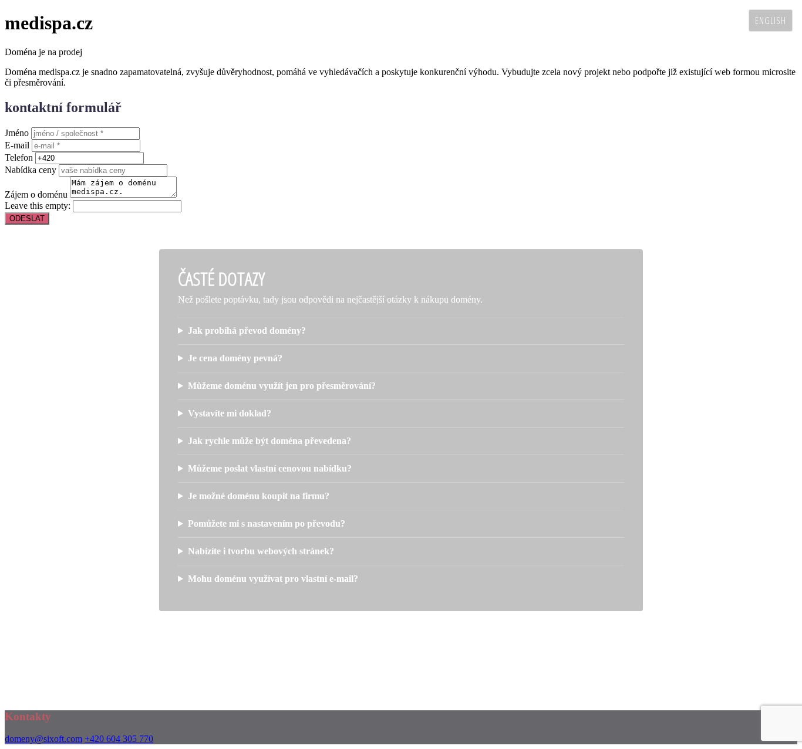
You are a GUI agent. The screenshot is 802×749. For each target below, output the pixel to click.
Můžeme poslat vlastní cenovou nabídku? (270, 468)
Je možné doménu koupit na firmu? (258, 496)
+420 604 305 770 (119, 739)
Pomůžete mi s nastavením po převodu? (266, 523)
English (770, 20)
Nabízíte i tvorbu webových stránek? (261, 551)
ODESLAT (27, 218)
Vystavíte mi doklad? (229, 413)
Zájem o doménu (36, 194)
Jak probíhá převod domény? (247, 330)
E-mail (17, 145)
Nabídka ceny (30, 170)
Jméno (17, 133)
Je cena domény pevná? (235, 358)
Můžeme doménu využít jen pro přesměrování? (282, 386)
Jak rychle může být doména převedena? (269, 441)
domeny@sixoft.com (43, 739)
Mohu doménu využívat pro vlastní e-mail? (273, 579)
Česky (728, 20)
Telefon (19, 157)
